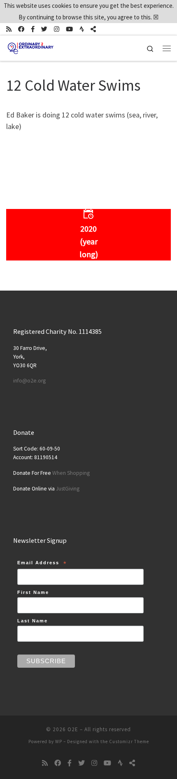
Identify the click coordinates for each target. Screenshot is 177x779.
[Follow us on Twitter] (44, 29)
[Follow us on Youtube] (69, 29)
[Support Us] (93, 29)
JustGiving (67, 488)
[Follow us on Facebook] (21, 29)
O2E (73, 729)
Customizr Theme (129, 741)
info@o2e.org (29, 380)
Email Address (42, 564)
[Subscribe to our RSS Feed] (9, 29)
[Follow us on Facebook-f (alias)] (33, 29)
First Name (33, 592)
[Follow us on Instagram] (56, 29)
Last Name (32, 620)
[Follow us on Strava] (81, 29)
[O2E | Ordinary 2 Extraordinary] (30, 47)
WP (58, 741)
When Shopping (71, 472)
